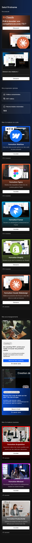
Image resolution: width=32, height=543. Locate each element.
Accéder (16, 154)
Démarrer (16, 78)
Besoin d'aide (16, 409)
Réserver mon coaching (16, 360)
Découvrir (16, 28)
